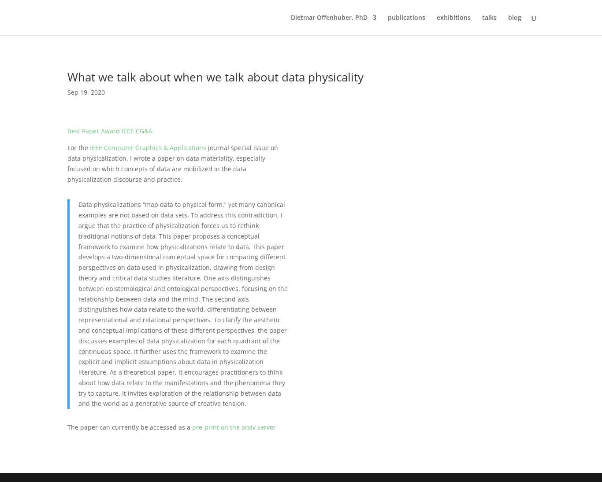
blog (514, 18)
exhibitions (454, 18)
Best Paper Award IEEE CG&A (109, 131)
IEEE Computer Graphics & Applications (148, 147)
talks (489, 18)
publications (406, 18)
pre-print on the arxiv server (235, 427)
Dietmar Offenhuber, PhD (329, 18)
